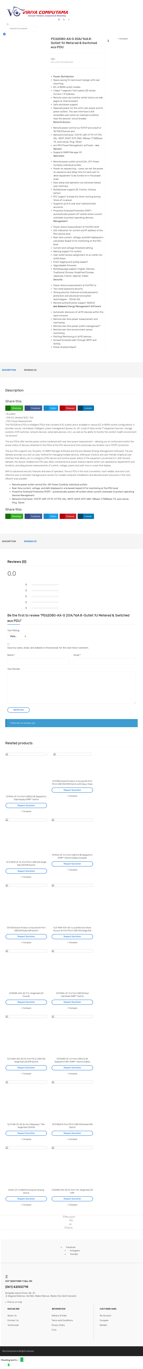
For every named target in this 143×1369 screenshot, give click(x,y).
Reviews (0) (30, 370)
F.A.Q (54, 1330)
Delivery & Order (59, 1315)
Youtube (74, 1254)
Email (77, 655)
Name (11, 655)
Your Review (13, 669)
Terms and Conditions (62, 1320)
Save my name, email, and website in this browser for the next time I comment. (48, 647)
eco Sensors (60, 306)
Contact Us (13, 1320)
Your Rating (13, 630)
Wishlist (103, 1325)
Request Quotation (26, 805)
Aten (53, 59)
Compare (124, 39)
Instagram (75, 1250)
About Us (12, 1315)
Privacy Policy (58, 1325)
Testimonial (13, 1325)
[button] (21, 1359)
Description (9, 370)
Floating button (10, 1360)
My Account (105, 1315)
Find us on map (14, 1302)
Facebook (70, 1247)
